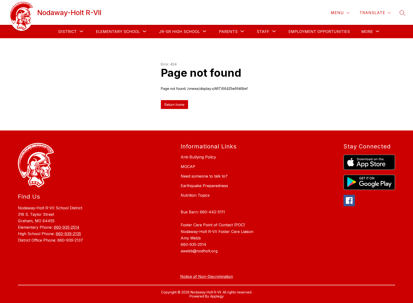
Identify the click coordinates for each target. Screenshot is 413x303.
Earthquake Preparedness (204, 185)
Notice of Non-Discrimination (206, 276)
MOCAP (188, 166)
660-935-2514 (66, 227)
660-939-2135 (68, 233)
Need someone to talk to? (204, 176)
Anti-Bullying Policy (198, 157)
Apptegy (217, 296)
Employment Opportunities (319, 31)
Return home (174, 105)
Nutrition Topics (195, 195)
